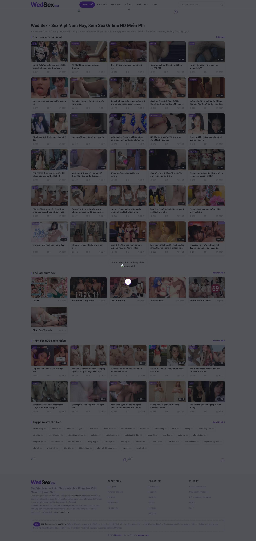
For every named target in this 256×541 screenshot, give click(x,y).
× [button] (128, 281)
